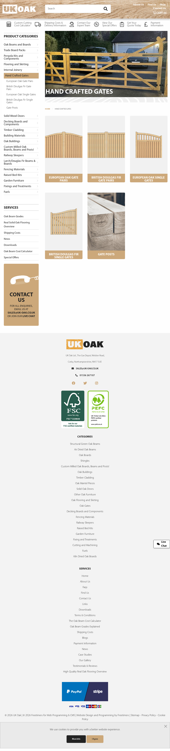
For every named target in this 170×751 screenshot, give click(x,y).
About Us (138, 4)
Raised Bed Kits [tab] (13, 175)
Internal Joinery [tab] (13, 70)
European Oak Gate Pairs (19, 81)
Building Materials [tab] (14, 135)
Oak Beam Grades (13, 216)
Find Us (152, 4)
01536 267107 (86, 375)
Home (47, 109)
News (7, 239)
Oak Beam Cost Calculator (18, 251)
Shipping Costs (12, 233)
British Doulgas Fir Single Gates (19, 101)
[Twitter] (85, 383)
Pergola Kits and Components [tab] (13, 57)
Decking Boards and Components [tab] (16, 123)
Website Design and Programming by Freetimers (103, 715)
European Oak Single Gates (21, 94)
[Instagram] (96, 383)
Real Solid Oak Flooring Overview (17, 224)
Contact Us (159, 8)
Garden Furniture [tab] (14, 180)
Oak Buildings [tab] (12, 141)
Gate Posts (12, 108)
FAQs (163, 4)
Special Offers (11, 257)
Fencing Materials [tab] (14, 169)
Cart (161, 13)
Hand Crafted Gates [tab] (17, 75)
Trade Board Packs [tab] (14, 50)
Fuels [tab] (7, 192)
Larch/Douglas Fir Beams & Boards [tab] (19, 162)
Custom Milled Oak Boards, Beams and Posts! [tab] (19, 148)
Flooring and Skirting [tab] (16, 64)
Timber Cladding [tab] (14, 130)
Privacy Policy (149, 715)
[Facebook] (73, 383)
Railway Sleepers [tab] (14, 155)
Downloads (10, 245)
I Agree (95, 739)
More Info (76, 739)
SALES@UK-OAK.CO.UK (86, 368)
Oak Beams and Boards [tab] (17, 44)
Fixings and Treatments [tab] (17, 186)
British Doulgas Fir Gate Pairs (18, 88)
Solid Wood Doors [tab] (14, 116)
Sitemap (135, 715)
